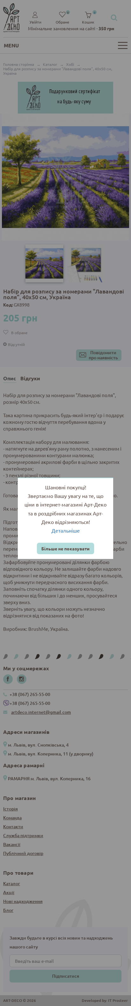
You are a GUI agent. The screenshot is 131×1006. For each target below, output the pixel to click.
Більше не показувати (65, 548)
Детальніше (66, 530)
